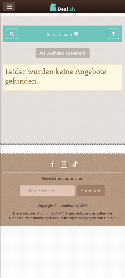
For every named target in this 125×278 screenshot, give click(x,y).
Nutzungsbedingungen (78, 217)
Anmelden (91, 190)
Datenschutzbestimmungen (30, 217)
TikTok (75, 165)
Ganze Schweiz (59, 34)
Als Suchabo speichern (62, 53)
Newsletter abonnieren (62, 178)
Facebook (53, 165)
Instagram (64, 165)
